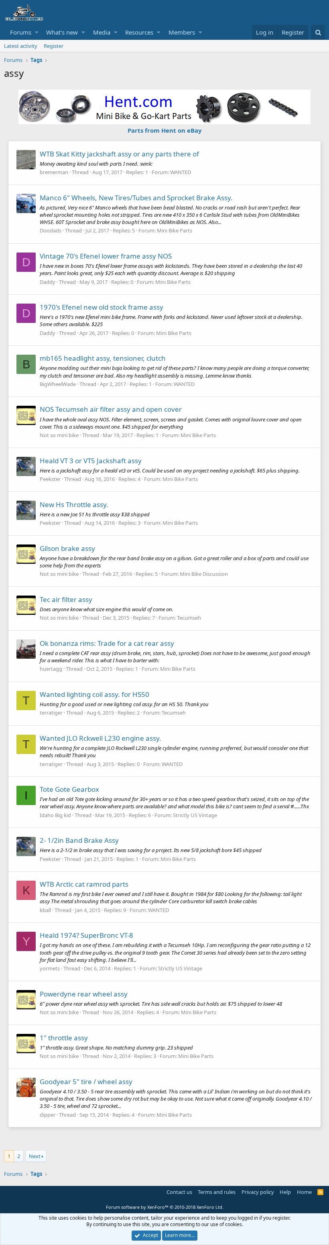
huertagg (51, 668)
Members (182, 32)
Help (285, 1192)
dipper (47, 1114)
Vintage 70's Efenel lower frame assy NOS (106, 256)
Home (304, 1192)
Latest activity (20, 45)
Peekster (50, 479)
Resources (139, 32)
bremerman (54, 172)
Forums (20, 32)
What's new (62, 32)
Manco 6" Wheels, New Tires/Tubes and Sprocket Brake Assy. (136, 197)
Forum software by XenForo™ (164, 1207)
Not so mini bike (59, 435)
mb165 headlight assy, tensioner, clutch (103, 358)
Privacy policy (258, 1192)
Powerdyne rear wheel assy (84, 993)
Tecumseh (189, 617)
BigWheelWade (58, 384)
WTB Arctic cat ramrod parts (84, 884)
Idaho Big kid (55, 815)
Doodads (50, 230)
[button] (37, 32)
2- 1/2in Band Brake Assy (79, 840)
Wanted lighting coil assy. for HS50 (94, 694)
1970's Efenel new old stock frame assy (101, 307)
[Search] (318, 32)
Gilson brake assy (67, 548)
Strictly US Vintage (195, 815)
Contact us (179, 1192)
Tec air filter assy (66, 599)
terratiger (51, 712)
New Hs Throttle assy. (74, 504)
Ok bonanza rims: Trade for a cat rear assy (107, 643)
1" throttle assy (64, 1037)
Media (101, 32)
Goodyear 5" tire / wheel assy (86, 1081)
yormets (50, 968)
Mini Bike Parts (174, 230)
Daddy (47, 282)
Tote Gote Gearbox (69, 789)
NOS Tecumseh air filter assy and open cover (111, 409)
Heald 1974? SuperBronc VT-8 (86, 935)
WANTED (180, 172)
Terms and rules (217, 1192)
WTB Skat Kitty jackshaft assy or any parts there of (119, 153)
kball (45, 910)
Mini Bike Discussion (204, 573)
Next (35, 1156)
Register (53, 45)
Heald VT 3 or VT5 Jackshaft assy (91, 460)
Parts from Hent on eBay (165, 130)
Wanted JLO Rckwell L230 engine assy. (100, 738)
